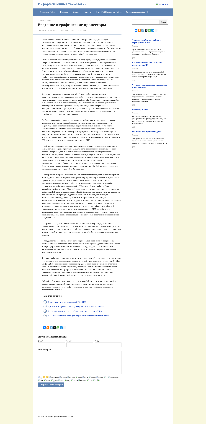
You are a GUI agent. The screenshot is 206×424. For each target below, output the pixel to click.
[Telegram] (51, 327)
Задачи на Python (47, 12)
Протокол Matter (140, 109)
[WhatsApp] (58, 327)
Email (69, 341)
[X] (54, 327)
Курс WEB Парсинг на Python (108, 12)
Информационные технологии (62, 4)
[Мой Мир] (61, 327)
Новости (87, 12)
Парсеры (64, 12)
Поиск (163, 22)
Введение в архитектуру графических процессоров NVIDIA (75, 311)
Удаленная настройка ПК (137, 12)
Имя (40, 341)
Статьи (76, 12)
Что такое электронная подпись (147, 131)
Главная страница (44, 20)
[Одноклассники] (47, 327)
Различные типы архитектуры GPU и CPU (67, 302)
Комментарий (44, 349)
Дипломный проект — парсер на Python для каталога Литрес (76, 306)
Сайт (97, 341)
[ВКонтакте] (44, 327)
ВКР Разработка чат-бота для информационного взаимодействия (78, 315)
